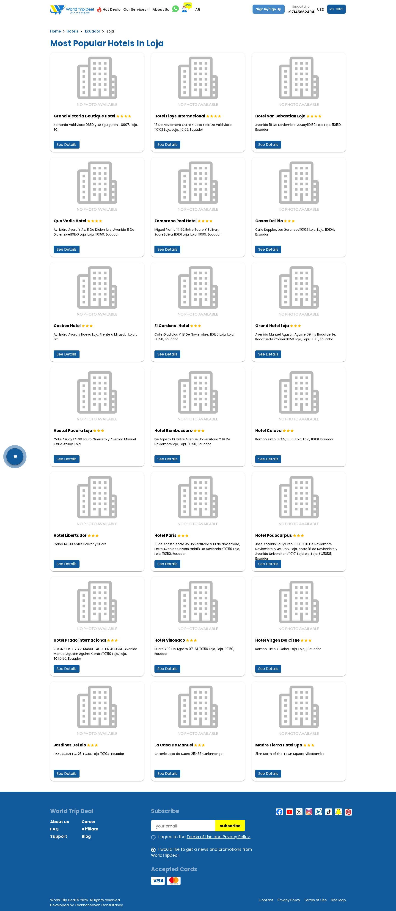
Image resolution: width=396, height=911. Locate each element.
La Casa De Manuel (173, 745)
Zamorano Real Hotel (175, 221)
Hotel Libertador (70, 535)
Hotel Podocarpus (273, 535)
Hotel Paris (165, 535)
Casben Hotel (67, 325)
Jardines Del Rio (70, 745)
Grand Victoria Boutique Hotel (84, 116)
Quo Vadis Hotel (70, 221)
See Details (67, 144)
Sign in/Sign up (268, 9)
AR (197, 9)
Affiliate (90, 829)
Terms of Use (315, 899)
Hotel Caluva (268, 430)
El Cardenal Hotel (171, 325)
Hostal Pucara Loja (73, 430)
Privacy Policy (289, 899)
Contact (266, 899)
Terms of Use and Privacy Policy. (218, 837)
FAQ (54, 829)
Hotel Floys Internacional (179, 116)
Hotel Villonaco (169, 640)
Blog (86, 836)
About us (59, 821)
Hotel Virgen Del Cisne (277, 640)
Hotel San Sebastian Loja (280, 116)
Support (58, 836)
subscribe (230, 826)
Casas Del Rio (269, 221)
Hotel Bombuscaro (173, 430)
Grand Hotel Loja (272, 325)
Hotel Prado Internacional (80, 640)
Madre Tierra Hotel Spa (278, 745)
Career (89, 821)
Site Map (338, 899)
